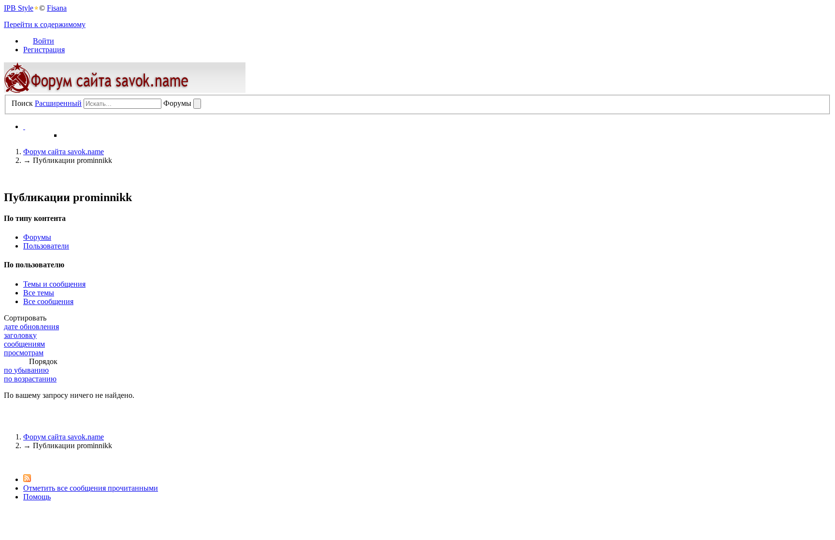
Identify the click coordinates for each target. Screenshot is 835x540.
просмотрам (23, 353)
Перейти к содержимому (45, 24)
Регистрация (44, 49)
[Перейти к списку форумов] (124, 90)
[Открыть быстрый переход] (24, 126)
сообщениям (24, 344)
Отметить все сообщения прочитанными (90, 488)
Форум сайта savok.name (63, 437)
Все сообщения (48, 301)
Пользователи (46, 246)
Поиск (22, 103)
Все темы (38, 293)
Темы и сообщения (54, 284)
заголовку (20, 335)
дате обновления (31, 326)
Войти (43, 41)
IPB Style (18, 8)
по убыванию (26, 370)
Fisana (57, 8)
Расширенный (58, 103)
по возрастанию (30, 379)
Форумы (37, 237)
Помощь (37, 497)
